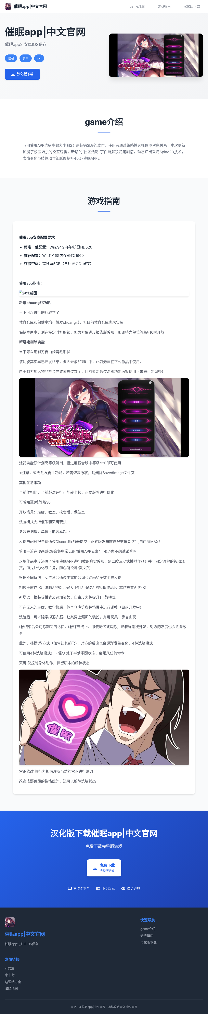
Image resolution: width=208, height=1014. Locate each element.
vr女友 (9, 968)
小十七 (10, 975)
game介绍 (137, 6)
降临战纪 (11, 989)
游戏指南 (164, 6)
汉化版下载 (192, 6)
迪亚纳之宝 (13, 982)
